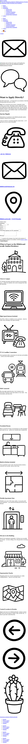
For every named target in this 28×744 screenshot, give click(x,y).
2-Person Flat (9, 10)
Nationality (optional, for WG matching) (9, 230)
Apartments (5, 8)
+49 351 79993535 (5, 154)
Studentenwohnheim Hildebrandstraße (8, 717)
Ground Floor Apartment (11, 14)
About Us (5, 7)
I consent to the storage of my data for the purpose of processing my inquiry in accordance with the (13, 239)
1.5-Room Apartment (10, 12)
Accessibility (6, 722)
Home (4, 5)
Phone (1, 229)
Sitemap (5, 723)
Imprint (4, 719)
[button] (14, 630)
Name (1, 226)
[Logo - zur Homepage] (14, 3)
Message (2, 235)
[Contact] (14, 61)
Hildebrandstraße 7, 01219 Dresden (10, 219)
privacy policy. (24, 239)
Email (1, 227)
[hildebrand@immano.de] (14, 183)
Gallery (4, 16)
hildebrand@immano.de (7, 186)
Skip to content (3, 0)
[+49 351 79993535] (14, 151)
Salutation (2, 223)
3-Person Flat (9, 9)
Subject (2, 221)
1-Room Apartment (10, 13)
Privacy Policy (6, 720)
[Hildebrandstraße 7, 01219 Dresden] (14, 216)
